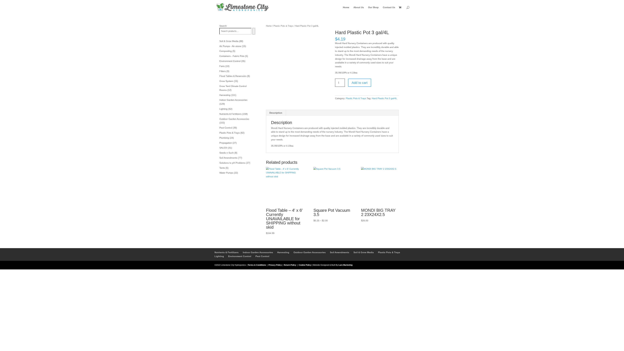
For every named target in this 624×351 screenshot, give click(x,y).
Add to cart (360, 82)
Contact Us (389, 7)
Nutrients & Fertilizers (226, 252)
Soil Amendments (339, 252)
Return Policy (290, 265)
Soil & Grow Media (363, 252)
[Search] (253, 31)
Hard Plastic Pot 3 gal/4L (384, 98)
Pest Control (262, 256)
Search (223, 26)
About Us (358, 7)
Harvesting (283, 252)
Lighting (219, 256)
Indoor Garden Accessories (258, 252)
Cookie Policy (305, 265)
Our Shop (373, 7)
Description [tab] (275, 112)
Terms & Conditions (257, 265)
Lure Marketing (345, 265)
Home (346, 7)
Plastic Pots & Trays (283, 26)
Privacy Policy (275, 265)
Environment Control (239, 256)
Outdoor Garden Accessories (309, 252)
